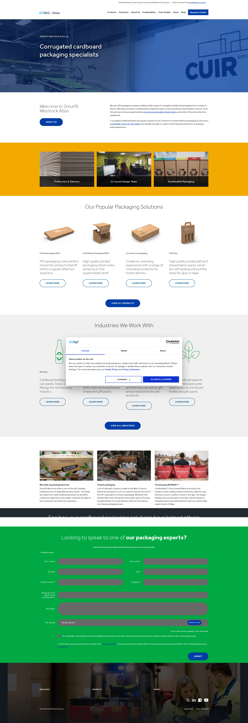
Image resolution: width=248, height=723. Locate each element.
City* (138, 572)
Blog (183, 12)
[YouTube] (206, 700)
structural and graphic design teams (160, 112)
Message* (50, 609)
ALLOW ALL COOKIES (161, 379)
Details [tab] (124, 351)
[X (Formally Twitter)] (188, 700)
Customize (122, 379)
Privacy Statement (131, 369)
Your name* (50, 561)
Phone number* (48, 582)
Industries (124, 12)
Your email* (135, 561)
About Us (135, 12)
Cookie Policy (111, 369)
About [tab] (163, 351)
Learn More (53, 283)
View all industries (123, 425)
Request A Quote (198, 12)
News (176, 12)
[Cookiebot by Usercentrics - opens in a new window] (168, 342)
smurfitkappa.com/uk (197, 2)
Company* (136, 582)
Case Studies (164, 12)
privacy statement (109, 644)
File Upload (50, 623)
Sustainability (149, 12)
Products (112, 12)
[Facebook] (200, 700)
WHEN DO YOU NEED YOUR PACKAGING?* (48, 595)
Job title (51, 572)
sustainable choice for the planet (125, 124)
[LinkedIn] (194, 700)
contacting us (63, 647)
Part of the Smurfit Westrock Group (52, 709)
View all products (122, 303)
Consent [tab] (85, 351)
